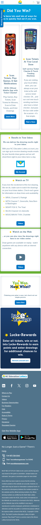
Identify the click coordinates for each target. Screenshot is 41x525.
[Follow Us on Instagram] (27, 387)
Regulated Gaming (8, 425)
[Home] (15, 378)
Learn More (10, 117)
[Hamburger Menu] (2, 2)
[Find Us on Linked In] (3, 387)
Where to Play (7, 393)
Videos (20, 223)
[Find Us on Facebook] (11, 387)
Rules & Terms (7, 415)
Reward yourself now (20, 361)
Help (3, 409)
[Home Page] (20, 2)
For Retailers (6, 406)
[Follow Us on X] (19, 387)
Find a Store (30, 122)
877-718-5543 (15, 456)
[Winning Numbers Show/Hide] (1, 18)
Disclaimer (5, 422)
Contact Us (6, 396)
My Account (20, 172)
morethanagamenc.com (19, 463)
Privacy (4, 419)
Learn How (20, 302)
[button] (38, 2)
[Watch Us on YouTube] (34, 387)
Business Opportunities (10, 402)
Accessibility (6, 412)
